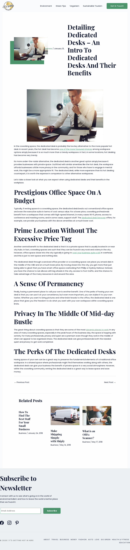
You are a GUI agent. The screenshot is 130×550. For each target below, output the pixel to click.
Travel (55, 539)
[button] (117, 6)
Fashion (83, 539)
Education (124, 542)
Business (48, 48)
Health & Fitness (120, 539)
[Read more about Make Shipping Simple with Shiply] (65, 415)
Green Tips (61, 6)
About (47, 539)
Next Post (110, 382)
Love (97, 539)
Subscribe (52, 511)
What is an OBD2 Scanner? (89, 434)
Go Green (106, 539)
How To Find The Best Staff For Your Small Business (24, 420)
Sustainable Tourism (92, 6)
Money (74, 539)
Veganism (74, 6)
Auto (90, 539)
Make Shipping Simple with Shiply (58, 436)
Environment (46, 6)
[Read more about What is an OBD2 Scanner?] (97, 415)
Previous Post (21, 382)
